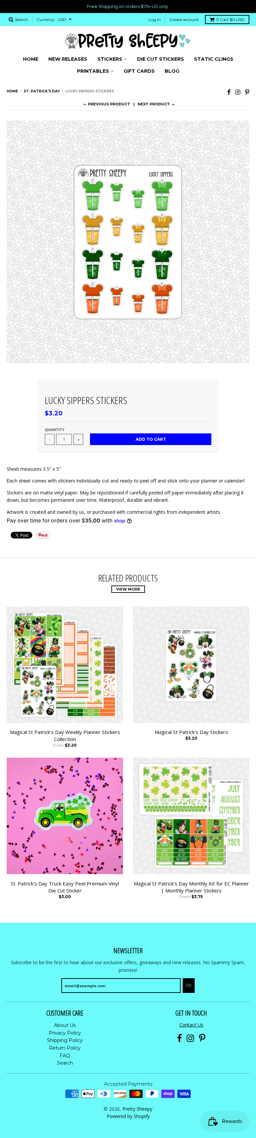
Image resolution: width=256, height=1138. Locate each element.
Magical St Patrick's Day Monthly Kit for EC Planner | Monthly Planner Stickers (191, 887)
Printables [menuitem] (93, 71)
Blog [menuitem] (172, 71)
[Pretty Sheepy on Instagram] (237, 92)
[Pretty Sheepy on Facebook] (229, 92)
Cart (230, 19)
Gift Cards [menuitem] (139, 71)
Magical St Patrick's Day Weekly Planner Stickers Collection (65, 735)
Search (65, 1063)
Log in (155, 19)
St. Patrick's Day (42, 91)
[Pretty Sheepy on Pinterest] (247, 92)
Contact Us (191, 1025)
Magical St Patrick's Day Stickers (191, 732)
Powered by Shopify (128, 1116)
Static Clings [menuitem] (213, 59)
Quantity (54, 430)
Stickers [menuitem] (109, 59)
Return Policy (65, 1048)
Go (188, 985)
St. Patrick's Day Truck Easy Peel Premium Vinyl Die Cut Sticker (65, 887)
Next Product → (156, 104)
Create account (184, 19)
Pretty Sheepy (137, 1109)
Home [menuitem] (30, 59)
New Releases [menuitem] (67, 59)
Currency (46, 19)
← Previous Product (106, 104)
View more (128, 589)
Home (12, 91)
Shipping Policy (65, 1040)
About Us (65, 1025)
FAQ (65, 1056)
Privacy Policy (65, 1033)
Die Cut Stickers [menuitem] (160, 59)
